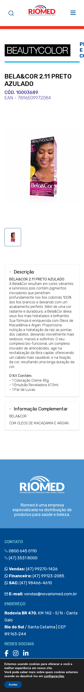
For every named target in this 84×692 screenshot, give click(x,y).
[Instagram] (16, 653)
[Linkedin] (26, 653)
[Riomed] (41, 13)
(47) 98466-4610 (30, 582)
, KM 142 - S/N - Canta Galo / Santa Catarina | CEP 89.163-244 (41, 623)
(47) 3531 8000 (22, 557)
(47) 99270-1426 (33, 569)
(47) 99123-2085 (36, 575)
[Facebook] (6, 653)
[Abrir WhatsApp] (73, 681)
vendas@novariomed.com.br (43, 593)
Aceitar (13, 684)
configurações (54, 676)
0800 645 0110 (22, 551)
